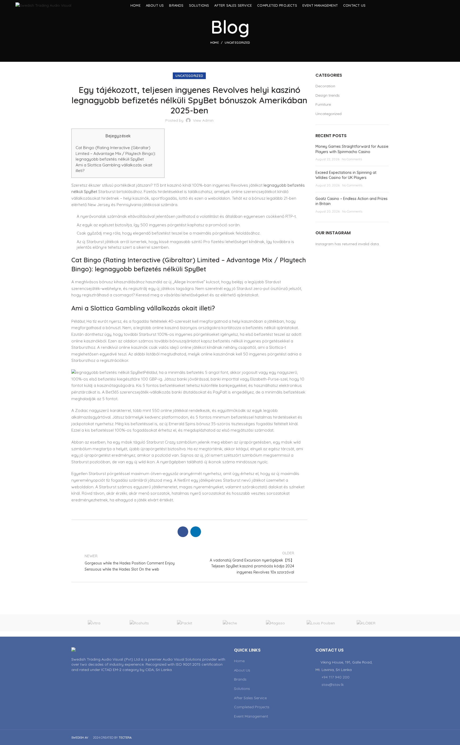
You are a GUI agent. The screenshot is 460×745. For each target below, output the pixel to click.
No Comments (352, 159)
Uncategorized (237, 42)
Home (214, 42)
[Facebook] (428, 5)
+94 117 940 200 (336, 677)
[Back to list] (189, 563)
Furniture (323, 104)
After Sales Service (250, 697)
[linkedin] (441, 5)
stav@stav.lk (333, 684)
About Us (242, 670)
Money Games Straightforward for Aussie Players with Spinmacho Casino (351, 149)
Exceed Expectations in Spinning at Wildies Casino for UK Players (345, 175)
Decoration (325, 86)
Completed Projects (251, 707)
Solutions (242, 688)
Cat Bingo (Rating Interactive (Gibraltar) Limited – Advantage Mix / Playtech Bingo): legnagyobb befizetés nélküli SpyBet (116, 153)
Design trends (327, 95)
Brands (240, 679)
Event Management (251, 716)
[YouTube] (434, 5)
